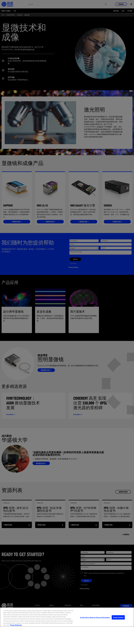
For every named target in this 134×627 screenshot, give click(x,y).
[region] (67, 617)
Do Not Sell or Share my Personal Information (95, 617)
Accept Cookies (118, 617)
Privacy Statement (16, 625)
